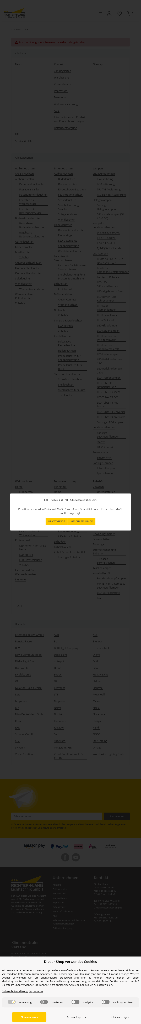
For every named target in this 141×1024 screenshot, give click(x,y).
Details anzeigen (119, 1017)
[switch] (12, 1002)
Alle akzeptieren (29, 1016)
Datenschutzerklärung (15, 991)
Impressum (36, 991)
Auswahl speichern (78, 1017)
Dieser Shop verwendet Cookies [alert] (70, 961)
